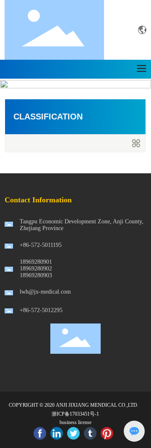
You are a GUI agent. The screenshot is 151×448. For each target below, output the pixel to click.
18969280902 (36, 268)
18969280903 (36, 275)
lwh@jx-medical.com (45, 292)
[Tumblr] (90, 433)
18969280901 (36, 262)
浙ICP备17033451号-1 (75, 414)
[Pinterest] (107, 433)
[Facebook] (40, 433)
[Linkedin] (56, 433)
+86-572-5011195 (41, 245)
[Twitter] (73, 433)
